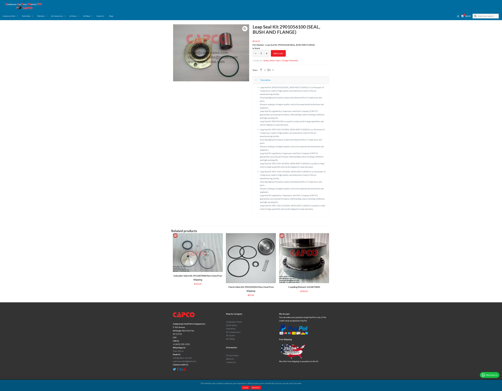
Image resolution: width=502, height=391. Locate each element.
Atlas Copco (275, 60)
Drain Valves (231, 325)
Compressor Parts (234, 322)
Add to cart (278, 53)
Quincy (266, 60)
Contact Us (231, 362)
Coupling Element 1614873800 (304, 287)
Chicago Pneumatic (289, 60)
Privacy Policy (232, 355)
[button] (244, 28)
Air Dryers (230, 335)
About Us (230, 359)
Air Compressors (233, 332)
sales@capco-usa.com (182, 358)
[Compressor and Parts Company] (24, 6)
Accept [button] (245, 387)
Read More (255, 387)
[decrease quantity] (255, 53)
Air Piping (230, 339)
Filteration (230, 328)
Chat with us (178, 351)
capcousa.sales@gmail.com (184, 361)
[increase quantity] (266, 53)
